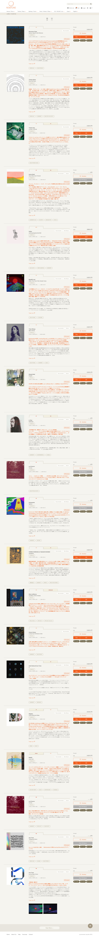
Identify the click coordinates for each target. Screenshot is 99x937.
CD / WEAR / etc (58, 11)
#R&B (31, 746)
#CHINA (48, 454)
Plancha (31, 377)
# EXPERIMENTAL (40, 454)
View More (49, 928)
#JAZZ (47, 362)
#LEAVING (40, 317)
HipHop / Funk (32, 11)
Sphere (30, 504)
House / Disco (10, 11)
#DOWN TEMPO (33, 789)
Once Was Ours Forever (35, 176)
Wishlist (84, 33)
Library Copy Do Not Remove (36, 33)
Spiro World (32, 330)
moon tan (31, 759)
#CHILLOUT (39, 826)
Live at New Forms (33, 874)
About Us (13, 934)
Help (19, 934)
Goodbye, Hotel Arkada (35, 595)
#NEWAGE (39, 702)
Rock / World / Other (45, 11)
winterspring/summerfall (35, 233)
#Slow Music (32, 620)
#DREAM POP (48, 219)
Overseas (24, 934)
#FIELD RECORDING (54, 582)
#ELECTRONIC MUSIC (34, 162)
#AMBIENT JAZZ (33, 219)
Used (68, 11)
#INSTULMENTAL (41, 268)
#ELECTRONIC (40, 68)
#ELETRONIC (39, 654)
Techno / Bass (21, 11)
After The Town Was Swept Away (37, 281)
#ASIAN (38, 861)
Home (8, 934)
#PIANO (45, 582)
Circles (30, 468)
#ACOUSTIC (32, 268)
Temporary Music (33, 839)
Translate (67, 87)
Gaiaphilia (31, 553)
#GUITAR (41, 219)
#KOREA (38, 540)
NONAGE (31, 421)
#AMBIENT (39, 116)
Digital (75, 11)
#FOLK (55, 219)
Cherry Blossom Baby (34, 715)
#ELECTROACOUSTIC (34, 491)
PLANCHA (32, 35)
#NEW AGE (32, 861)
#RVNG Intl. (32, 68)
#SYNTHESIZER (47, 789)
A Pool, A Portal (33, 129)
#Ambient (40, 620)
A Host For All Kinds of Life (35, 634)
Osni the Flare (32, 81)
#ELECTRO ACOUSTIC (49, 116)
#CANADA (55, 789)
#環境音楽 (32, 582)
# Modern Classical (48, 620)
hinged (30, 376)
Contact (31, 934)
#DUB (40, 789)
